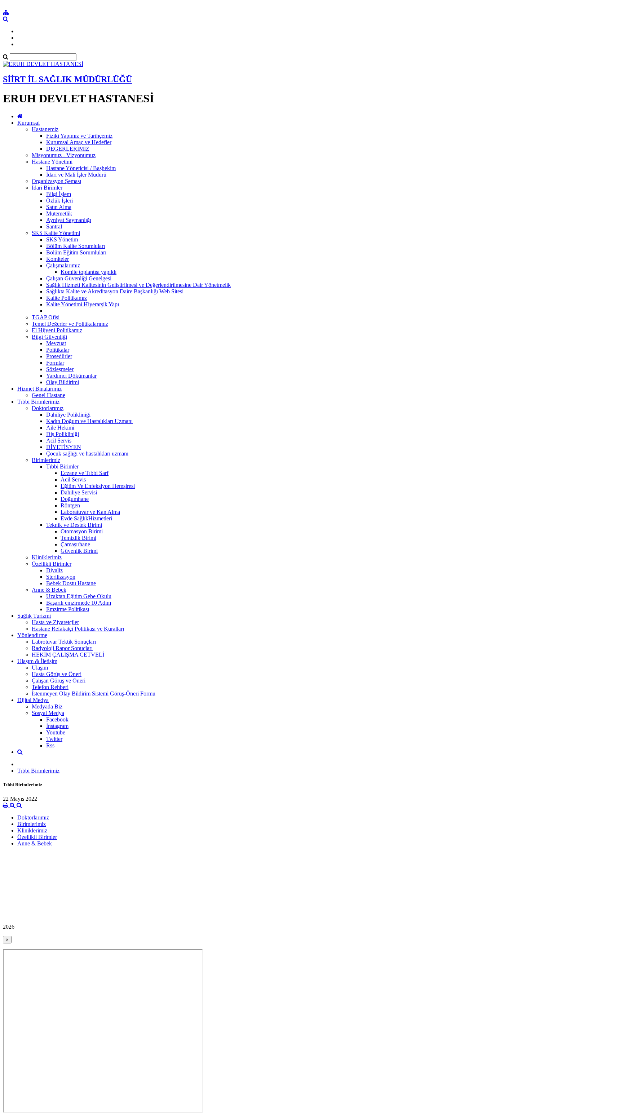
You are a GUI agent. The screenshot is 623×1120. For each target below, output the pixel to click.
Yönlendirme (32, 635)
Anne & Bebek (49, 590)
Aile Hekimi (60, 428)
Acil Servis (58, 440)
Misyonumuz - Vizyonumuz (64, 155)
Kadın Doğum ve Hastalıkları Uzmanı (89, 421)
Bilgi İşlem (58, 194)
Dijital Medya (33, 700)
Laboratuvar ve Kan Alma (90, 512)
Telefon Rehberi (50, 687)
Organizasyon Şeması (56, 181)
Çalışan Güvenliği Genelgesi (78, 278)
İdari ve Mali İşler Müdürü (76, 175)
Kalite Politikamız (66, 298)
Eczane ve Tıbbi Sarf (85, 473)
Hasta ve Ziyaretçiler (55, 622)
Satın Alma (58, 207)
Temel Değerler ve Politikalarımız (70, 324)
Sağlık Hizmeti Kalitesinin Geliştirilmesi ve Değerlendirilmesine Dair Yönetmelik (138, 285)
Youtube (55, 732)
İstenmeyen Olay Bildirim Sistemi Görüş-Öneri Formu (93, 693)
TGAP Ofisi (45, 317)
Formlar (55, 363)
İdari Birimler (47, 188)
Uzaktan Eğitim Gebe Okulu (78, 596)
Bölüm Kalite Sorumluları (75, 246)
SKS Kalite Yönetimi (56, 233)
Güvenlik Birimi (79, 551)
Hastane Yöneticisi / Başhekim (81, 168)
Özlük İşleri (59, 200)
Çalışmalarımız (63, 265)
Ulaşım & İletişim (37, 661)
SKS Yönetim (62, 239)
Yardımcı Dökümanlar (71, 376)
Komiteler (57, 259)
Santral (54, 226)
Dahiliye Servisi (79, 492)
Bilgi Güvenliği (49, 337)
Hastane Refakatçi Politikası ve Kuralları (78, 629)
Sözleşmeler (60, 369)
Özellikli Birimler (51, 564)
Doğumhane (75, 499)
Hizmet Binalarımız (39, 389)
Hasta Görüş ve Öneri (56, 674)
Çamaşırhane (75, 544)
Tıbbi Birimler (62, 466)
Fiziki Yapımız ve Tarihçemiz (79, 136)
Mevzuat (56, 343)
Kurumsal (28, 123)
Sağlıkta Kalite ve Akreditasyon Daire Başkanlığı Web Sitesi (115, 291)
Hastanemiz (45, 129)
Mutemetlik (59, 213)
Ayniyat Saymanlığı (68, 220)
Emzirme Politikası (67, 609)
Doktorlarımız (47, 408)
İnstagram (57, 726)
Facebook (57, 719)
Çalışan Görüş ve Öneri (58, 680)
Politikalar (57, 350)
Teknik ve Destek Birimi (74, 525)
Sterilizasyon (60, 577)
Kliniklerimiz (47, 557)
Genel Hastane (48, 395)
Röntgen (70, 505)
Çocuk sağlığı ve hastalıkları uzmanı (87, 453)
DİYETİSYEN (63, 447)
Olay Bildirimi (62, 382)
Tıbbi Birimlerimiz (38, 402)
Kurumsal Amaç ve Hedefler (78, 142)
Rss (50, 745)
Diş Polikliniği (62, 434)
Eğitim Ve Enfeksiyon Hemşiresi (98, 486)
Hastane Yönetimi (52, 162)
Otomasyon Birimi (82, 531)
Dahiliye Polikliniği (68, 415)
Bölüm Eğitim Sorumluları (76, 252)
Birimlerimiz (46, 460)
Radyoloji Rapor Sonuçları (62, 648)
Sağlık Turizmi (34, 616)
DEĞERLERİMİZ (67, 149)
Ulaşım (40, 668)
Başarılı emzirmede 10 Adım (78, 603)
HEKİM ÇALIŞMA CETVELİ (68, 655)
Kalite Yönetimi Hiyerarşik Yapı (82, 304)
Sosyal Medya (48, 713)
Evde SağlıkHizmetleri (86, 518)
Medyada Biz (47, 706)
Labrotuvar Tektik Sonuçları (64, 642)
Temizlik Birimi (78, 538)
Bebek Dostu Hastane (71, 583)
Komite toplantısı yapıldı (88, 272)
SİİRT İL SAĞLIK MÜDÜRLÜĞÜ (67, 79)
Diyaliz (54, 570)
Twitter (54, 739)
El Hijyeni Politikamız (57, 330)
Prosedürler (59, 356)
